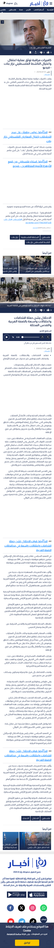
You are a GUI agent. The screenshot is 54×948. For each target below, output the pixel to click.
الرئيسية (50, 10)
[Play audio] (6, 337)
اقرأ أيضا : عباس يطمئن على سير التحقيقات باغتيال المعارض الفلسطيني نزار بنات (27, 137)
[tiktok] (32, 921)
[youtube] (10, 921)
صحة (21, 10)
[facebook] (10, 907)
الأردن (28, 10)
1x (13, 337)
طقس (3, 10)
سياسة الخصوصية (14, 934)
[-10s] (42, 337)
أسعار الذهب (39, 10)
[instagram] (32, 907)
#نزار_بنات (8, 219)
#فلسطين (17, 219)
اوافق (27, 942)
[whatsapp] (43, 907)
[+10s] (48, 337)
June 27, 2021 (35, 227)
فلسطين (12, 10)
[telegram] (21, 921)
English (9, 3)
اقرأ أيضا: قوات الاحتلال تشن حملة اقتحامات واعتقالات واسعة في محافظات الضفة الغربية (27, 546)
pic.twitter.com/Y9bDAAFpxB (38, 222)
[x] (21, 907)
